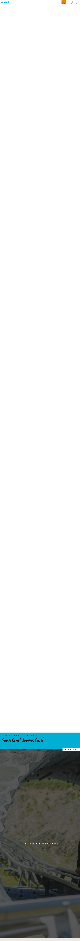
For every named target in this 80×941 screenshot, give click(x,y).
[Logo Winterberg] (6, 2)
